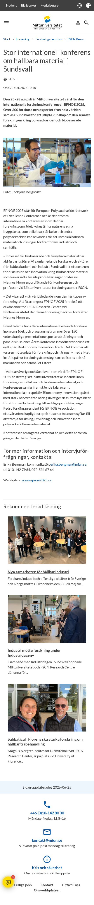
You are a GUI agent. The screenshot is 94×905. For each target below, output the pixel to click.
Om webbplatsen (47, 890)
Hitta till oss (71, 885)
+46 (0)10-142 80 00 (47, 812)
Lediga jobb (23, 885)
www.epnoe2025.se (36, 480)
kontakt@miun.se (47, 840)
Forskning (23, 39)
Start (6, 39)
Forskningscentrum (49, 39)
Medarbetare (50, 5)
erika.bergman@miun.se (68, 464)
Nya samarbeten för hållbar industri (38, 571)
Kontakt (46, 885)
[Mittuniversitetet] (47, 23)
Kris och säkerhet (47, 867)
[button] (8, 882)
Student (11, 5)
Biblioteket (28, 5)
